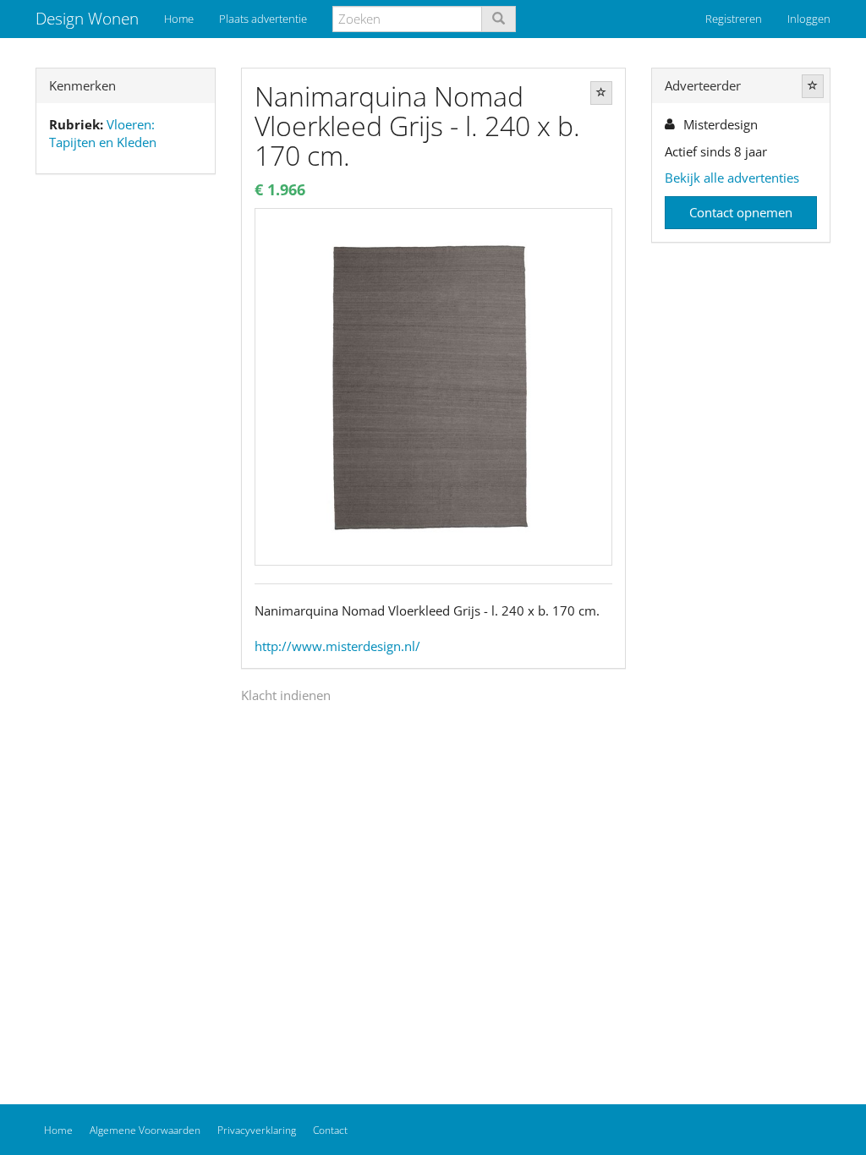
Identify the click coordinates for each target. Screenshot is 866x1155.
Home (179, 18)
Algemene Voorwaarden (145, 1130)
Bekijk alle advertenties (732, 177)
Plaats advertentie (263, 18)
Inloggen (808, 18)
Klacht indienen (286, 695)
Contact (330, 1130)
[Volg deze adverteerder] (813, 86)
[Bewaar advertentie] (601, 93)
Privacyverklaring (256, 1130)
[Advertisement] (126, 453)
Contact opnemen (740, 212)
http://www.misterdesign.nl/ (337, 646)
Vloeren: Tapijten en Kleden (102, 133)
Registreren (733, 18)
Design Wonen (87, 19)
